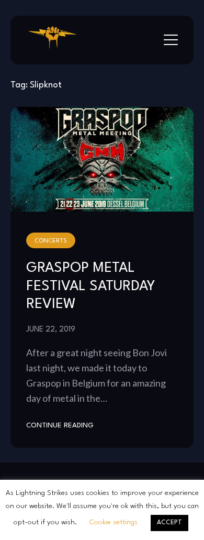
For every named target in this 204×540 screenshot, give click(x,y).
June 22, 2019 (50, 329)
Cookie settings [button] (113, 522)
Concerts (51, 241)
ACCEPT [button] (169, 523)
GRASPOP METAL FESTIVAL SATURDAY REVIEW (90, 286)
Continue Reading (60, 425)
